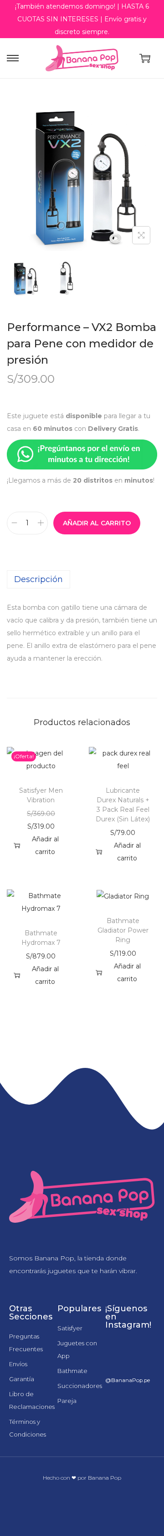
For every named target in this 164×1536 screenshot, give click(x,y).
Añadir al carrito (97, 523)
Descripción (38, 579)
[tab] (82, 579)
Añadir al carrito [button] (45, 845)
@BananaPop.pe (127, 1380)
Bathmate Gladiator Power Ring (123, 930)
